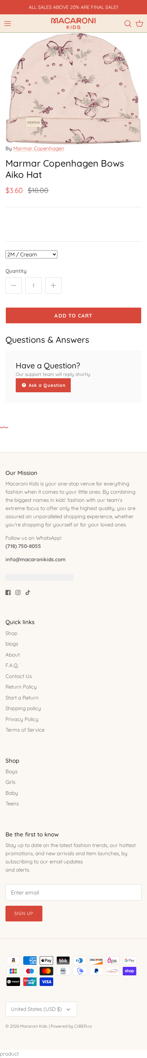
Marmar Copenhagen (38, 148)
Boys (11, 771)
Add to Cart (73, 315)
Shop (11, 633)
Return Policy (21, 686)
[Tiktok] (27, 592)
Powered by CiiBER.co (71, 1026)
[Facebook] (8, 592)
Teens (12, 803)
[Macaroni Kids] (73, 23)
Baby (11, 793)
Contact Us (18, 676)
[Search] (128, 23)
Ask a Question (46, 385)
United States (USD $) (36, 1009)
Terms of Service (24, 730)
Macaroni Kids (33, 1026)
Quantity (16, 271)
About (12, 654)
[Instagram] (18, 592)
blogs (11, 643)
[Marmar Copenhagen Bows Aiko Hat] (73, 142)
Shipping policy (23, 708)
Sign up (24, 913)
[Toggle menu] (7, 23)
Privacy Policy (22, 719)
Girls (10, 782)
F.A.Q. (12, 665)
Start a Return (22, 697)
